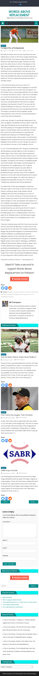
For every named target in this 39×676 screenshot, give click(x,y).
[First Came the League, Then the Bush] (19, 398)
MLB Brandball (7, 597)
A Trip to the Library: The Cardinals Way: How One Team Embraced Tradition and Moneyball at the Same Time (19, 651)
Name (5, 540)
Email (5, 548)
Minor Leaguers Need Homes (12, 600)
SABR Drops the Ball (9, 470)
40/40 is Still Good (6, 502)
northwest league (12, 294)
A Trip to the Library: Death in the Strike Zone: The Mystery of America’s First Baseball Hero (19, 642)
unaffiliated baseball (7, 297)
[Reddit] (10, 288)
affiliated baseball (13, 292)
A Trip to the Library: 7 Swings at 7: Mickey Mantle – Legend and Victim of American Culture (19, 621)
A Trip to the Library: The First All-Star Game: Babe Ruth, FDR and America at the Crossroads (19, 628)
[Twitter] (2, 288)
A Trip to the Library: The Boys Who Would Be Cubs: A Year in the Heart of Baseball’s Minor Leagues (20, 635)
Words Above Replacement (19, 13)
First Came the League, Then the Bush (17, 415)
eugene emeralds (25, 292)
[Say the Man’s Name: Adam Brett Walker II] (19, 340)
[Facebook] (6, 288)
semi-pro (31, 294)
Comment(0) (29, 51)
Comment (7, 522)
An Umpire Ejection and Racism (13, 607)
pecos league (23, 294)
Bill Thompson (18, 51)
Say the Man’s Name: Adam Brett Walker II (18, 357)
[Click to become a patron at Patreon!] (19, 279)
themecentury (32, 674)
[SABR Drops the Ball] (19, 454)
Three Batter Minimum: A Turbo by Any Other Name (20, 602)
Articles (3, 46)
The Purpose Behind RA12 (11, 605)
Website (5, 556)
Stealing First (34, 502)
